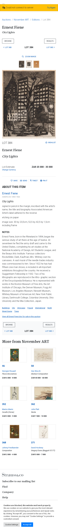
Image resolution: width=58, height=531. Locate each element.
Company (8, 492)
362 (33, 404)
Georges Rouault (9, 371)
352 (4, 404)
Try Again (51, 7)
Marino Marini (7, 409)
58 (32, 366)
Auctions (6, 19)
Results (50, 41)
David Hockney (37, 448)
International (40, 308)
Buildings (6, 308)
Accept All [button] (27, 525)
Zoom (30, 56)
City (13, 308)
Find (5, 487)
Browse (8, 41)
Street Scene (7, 311)
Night (49, 308)
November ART (21, 19)
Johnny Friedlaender (10, 448)
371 (33, 442)
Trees (16, 311)
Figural (30, 308)
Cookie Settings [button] (11, 525)
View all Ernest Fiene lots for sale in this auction (21, 316)
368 (4, 442)
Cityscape (21, 308)
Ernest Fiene (10, 193)
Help (5, 498)
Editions (36, 19)
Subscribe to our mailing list (18, 481)
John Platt (35, 409)
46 (3, 366)
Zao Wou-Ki (36, 371)
